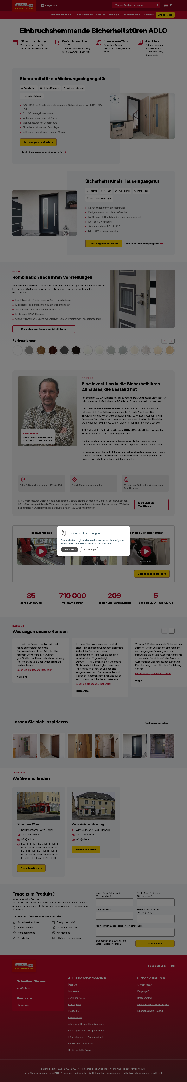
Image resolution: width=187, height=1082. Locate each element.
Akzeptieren (69, 549)
